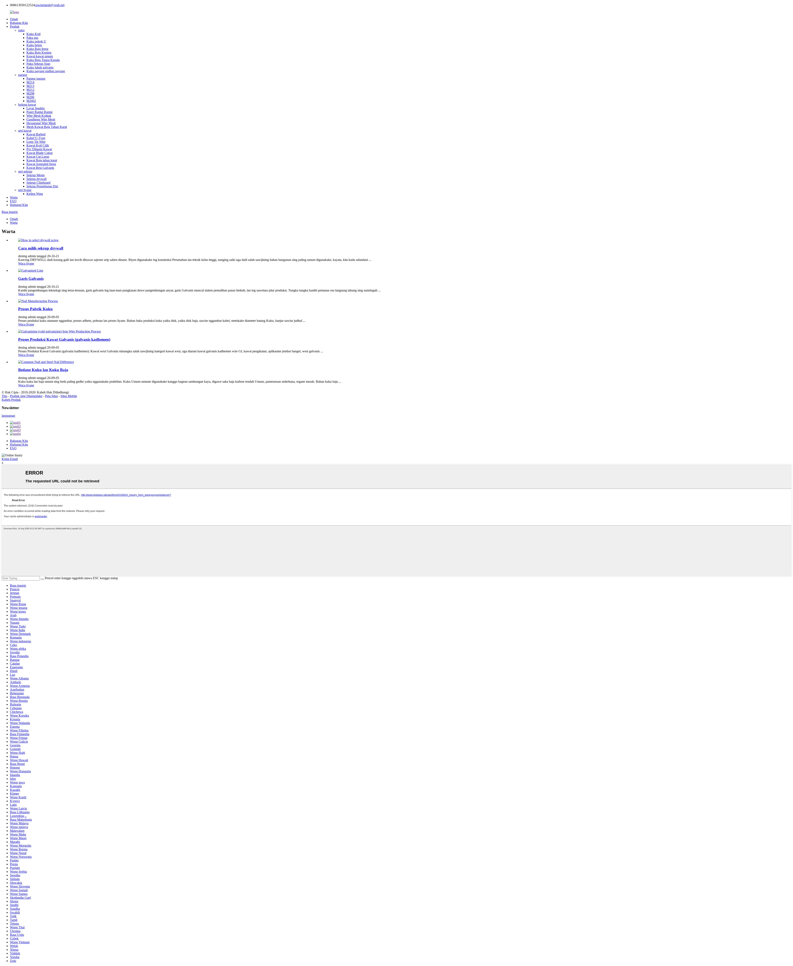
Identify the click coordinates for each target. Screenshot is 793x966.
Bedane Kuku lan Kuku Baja (43, 370)
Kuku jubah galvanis (39, 67)
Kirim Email (10, 459)
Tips (4, 396)
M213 (30, 86)
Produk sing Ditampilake (26, 396)
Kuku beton (34, 45)
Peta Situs (51, 396)
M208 (30, 93)
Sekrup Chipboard (38, 182)
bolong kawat (27, 104)
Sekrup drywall (36, 179)
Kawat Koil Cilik (37, 145)
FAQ (13, 201)
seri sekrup (25, 171)
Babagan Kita (19, 23)
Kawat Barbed (35, 134)
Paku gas (32, 37)
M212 (30, 89)
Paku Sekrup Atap (38, 63)
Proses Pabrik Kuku (35, 309)
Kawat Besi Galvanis (40, 167)
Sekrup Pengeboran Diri (42, 186)
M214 (30, 82)
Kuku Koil (33, 34)
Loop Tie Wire (35, 141)
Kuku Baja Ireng (37, 49)
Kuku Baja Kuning (38, 52)
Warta (14, 197)
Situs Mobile (69, 396)
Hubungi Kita (19, 205)
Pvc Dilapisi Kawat (39, 149)
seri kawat (24, 130)
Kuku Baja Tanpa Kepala (43, 60)
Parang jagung (35, 78)
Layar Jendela (35, 108)
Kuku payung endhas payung (45, 71)
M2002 (31, 101)
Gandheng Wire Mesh (40, 119)
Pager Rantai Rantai (39, 112)
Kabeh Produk (11, 399)
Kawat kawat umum (39, 56)
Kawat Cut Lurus (37, 156)
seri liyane (24, 190)
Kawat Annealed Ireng (41, 164)
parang (22, 75)
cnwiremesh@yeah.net (49, 5)
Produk (14, 26)
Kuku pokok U (36, 41)
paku (21, 30)
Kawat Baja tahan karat (41, 160)
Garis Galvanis (31, 278)
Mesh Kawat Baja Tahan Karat (46, 127)
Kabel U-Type (35, 138)
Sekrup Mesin (35, 175)
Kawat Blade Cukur (39, 153)
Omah (14, 19)
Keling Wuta (34, 193)
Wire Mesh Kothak (38, 115)
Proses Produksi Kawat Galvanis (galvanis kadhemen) (64, 339)
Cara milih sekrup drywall (40, 248)
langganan (8, 415)
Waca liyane (26, 263)
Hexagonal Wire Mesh (41, 123)
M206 (30, 97)
